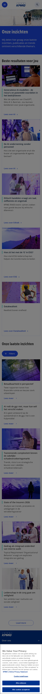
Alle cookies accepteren (21, 690)
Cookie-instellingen (21, 676)
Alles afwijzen (21, 683)
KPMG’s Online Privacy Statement (15, 672)
